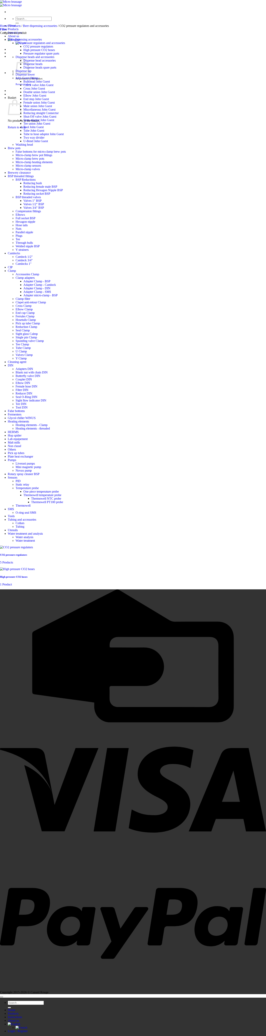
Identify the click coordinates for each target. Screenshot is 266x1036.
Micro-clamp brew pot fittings (34, 155)
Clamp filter (23, 298)
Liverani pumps (25, 463)
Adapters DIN (24, 369)
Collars (20, 523)
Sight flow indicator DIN (31, 400)
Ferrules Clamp (25, 316)
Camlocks (14, 253)
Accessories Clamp (27, 274)
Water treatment (25, 540)
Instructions (15, 1017)
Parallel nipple (24, 232)
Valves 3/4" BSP (33, 207)
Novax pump (24, 470)
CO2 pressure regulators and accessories (40, 43)
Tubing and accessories (22, 519)
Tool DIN (22, 407)
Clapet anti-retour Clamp (31, 302)
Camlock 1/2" (24, 256)
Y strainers (22, 249)
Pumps (12, 460)
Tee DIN (21, 404)
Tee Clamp (22, 344)
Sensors (12, 477)
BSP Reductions (26, 179)
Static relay (22, 484)
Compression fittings (28, 211)
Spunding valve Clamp (30, 340)
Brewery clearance (19, 172)
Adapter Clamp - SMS (37, 291)
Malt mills (14, 442)
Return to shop (17, 127)
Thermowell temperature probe (42, 495)
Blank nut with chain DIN (32, 372)
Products (13, 29)
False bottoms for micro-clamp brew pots (41, 151)
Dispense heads (32, 64)
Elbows (20, 214)
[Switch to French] (21, 1027)
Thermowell (23, 505)
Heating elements (18, 421)
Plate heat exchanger (20, 456)
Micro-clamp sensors (28, 165)
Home (4, 25)
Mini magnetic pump (28, 467)
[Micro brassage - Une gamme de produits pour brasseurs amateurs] (11, 3)
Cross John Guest (34, 88)
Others (12, 449)
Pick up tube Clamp (28, 323)
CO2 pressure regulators (38, 46)
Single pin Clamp (26, 337)
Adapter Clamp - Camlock (39, 284)
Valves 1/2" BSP (33, 204)
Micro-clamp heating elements (34, 162)
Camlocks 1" (24, 263)
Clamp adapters (25, 277)
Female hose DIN (26, 386)
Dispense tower (25, 74)
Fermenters (14, 414)
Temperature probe (27, 488)
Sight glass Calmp (27, 333)
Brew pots (14, 148)
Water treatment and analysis (25, 533)
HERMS (13, 432)
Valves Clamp (24, 354)
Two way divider (33, 137)
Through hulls (24, 242)
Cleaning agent (17, 362)
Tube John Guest (33, 130)
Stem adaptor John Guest (38, 120)
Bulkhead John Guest (36, 81)
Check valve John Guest (38, 85)
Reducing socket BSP (36, 193)
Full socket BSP (25, 218)
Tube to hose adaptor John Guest (43, 134)
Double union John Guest (39, 92)
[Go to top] (1, 996)
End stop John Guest (36, 99)
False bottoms (16, 411)
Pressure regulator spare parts (41, 53)
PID (18, 481)
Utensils (13, 530)
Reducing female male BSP (40, 186)
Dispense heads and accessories (35, 57)
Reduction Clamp (26, 326)
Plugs (19, 235)
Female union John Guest (39, 102)
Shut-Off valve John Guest (39, 116)
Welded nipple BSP (28, 246)
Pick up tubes (16, 453)
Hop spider (14, 435)
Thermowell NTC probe (46, 498)
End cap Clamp (25, 312)
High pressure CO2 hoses (39, 50)
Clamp (12, 270)
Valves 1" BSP (32, 200)
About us (13, 36)
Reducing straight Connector (41, 113)
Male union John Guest (37, 106)
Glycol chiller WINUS (22, 418)
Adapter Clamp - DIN (36, 288)
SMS (11, 509)
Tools (11, 516)
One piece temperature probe (41, 491)
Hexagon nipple (25, 221)
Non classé (14, 446)
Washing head (24, 144)
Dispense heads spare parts (39, 67)
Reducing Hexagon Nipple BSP (43, 190)
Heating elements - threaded (33, 428)
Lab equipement (18, 439)
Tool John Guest (33, 127)
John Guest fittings (27, 78)
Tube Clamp (23, 347)
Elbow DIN (23, 383)
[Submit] (17, 23)
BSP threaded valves (28, 197)
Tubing (20, 526)
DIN (10, 365)
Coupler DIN (24, 379)
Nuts (18, 228)
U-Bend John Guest (35, 141)
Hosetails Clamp (26, 319)
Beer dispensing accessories (40, 25)
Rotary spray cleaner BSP (24, 474)
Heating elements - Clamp (32, 425)
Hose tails (22, 225)
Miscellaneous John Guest (39, 109)
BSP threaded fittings (21, 176)
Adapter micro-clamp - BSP (40, 295)
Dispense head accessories (39, 60)
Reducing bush (32, 183)
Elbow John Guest (34, 95)
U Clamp (21, 351)
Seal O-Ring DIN (26, 397)
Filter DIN (22, 390)
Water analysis (24, 537)
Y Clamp (21, 358)
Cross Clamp (24, 305)
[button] (3, 29)
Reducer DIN (24, 393)
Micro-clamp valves (28, 169)
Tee (18, 239)
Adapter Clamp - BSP (36, 281)
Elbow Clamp (24, 309)
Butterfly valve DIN (28, 376)
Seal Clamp (23, 330)
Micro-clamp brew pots (30, 158)
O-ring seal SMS (26, 512)
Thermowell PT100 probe (47, 502)
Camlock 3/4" (24, 260)
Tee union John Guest (36, 123)
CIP (10, 267)
